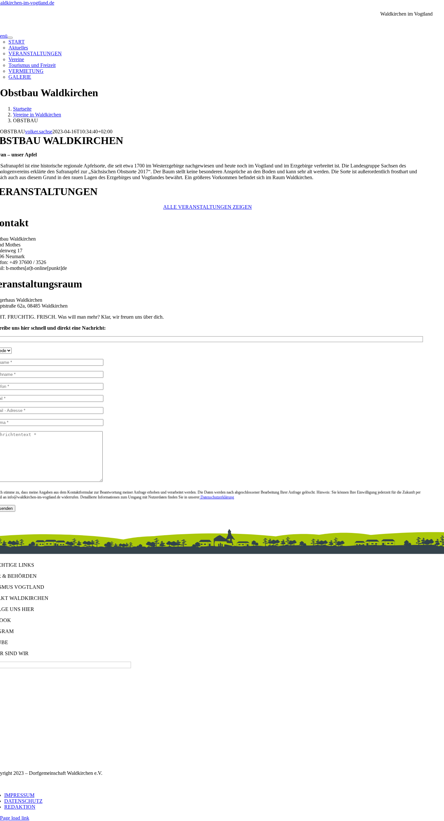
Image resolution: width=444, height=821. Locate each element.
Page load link (14, 818)
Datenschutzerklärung (217, 497)
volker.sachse (38, 131)
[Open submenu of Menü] (10, 38)
